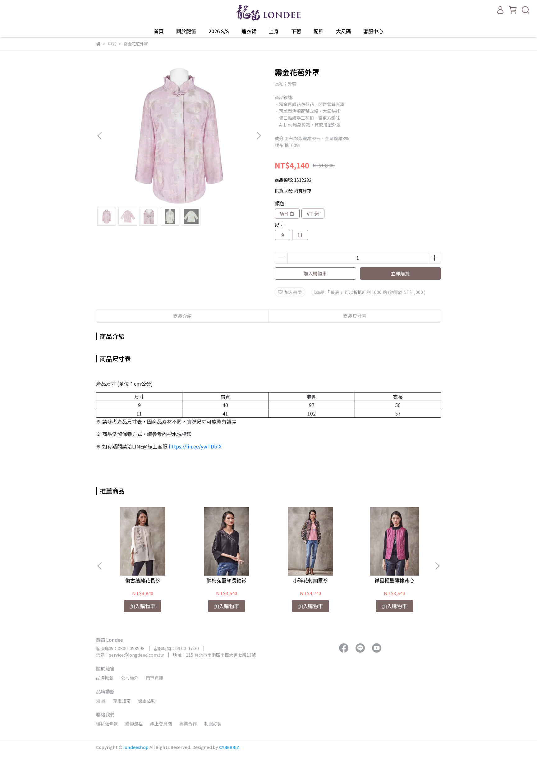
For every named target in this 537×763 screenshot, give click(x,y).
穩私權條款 (107, 723)
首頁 (159, 31)
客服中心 (373, 31)
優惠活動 (146, 700)
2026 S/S (219, 31)
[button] (258, 136)
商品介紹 (182, 316)
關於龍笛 (186, 31)
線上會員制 (161, 723)
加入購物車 (315, 273)
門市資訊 (154, 677)
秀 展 (101, 700)
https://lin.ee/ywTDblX (195, 446)
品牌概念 (104, 677)
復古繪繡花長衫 (142, 580)
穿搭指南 (122, 700)
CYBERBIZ (229, 747)
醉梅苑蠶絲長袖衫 (226, 580)
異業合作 (188, 723)
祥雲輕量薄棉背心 (394, 580)
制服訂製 (213, 723)
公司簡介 (129, 677)
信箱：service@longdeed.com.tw (130, 655)
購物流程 (134, 723)
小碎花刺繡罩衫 (310, 580)
